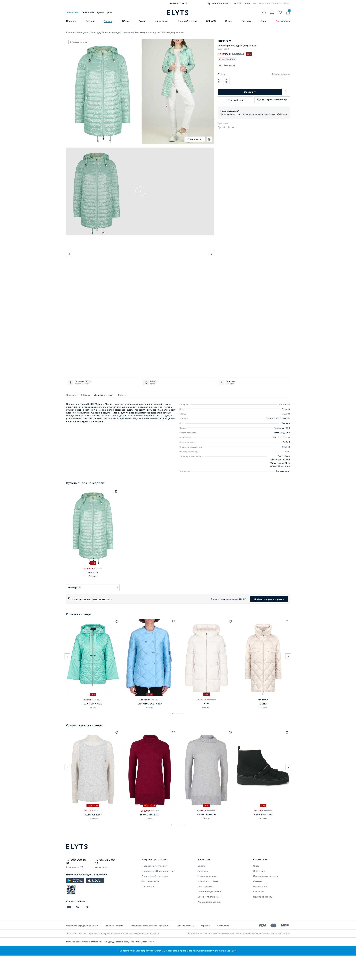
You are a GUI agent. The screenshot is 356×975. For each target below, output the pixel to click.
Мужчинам (88, 12)
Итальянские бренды (209, 901)
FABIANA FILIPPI (93, 814)
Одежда (108, 21)
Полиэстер (284, 404)
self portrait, (135, 942)
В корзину (249, 91)
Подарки (246, 21)
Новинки (71, 21)
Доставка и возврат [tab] (103, 395)
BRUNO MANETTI (149, 814)
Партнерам (148, 886)
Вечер (228, 21)
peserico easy (148, 942)
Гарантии (205, 925)
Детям (100, 12)
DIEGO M (285, 414)
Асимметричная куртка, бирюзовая (237, 45)
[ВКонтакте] (234, 126)
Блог (263, 21)
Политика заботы (263, 896)
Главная (70, 32)
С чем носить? (195, 139)
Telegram (282, 114)
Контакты (258, 891)
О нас (256, 865)
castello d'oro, (122, 942)
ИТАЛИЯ (286, 442)
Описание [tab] (71, 395)
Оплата (201, 865)
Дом (109, 12)
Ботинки (263, 818)
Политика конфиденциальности (82, 925)
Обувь (125, 21)
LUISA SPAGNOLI (92, 703)
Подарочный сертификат (156, 876)
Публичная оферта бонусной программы (150, 925)
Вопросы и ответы (207, 881)
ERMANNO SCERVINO (150, 703)
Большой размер (187, 21)
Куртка (93, 707)
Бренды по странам (208, 896)
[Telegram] (224, 126)
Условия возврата (207, 876)
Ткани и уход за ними (209, 891)
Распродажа (283, 21)
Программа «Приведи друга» (158, 871)
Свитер (149, 818)
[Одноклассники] (229, 126)
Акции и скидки (150, 881)
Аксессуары (161, 21)
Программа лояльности (155, 865)
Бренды (90, 21)
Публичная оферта (114, 925)
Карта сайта (223, 925)
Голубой (286, 409)
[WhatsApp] (220, 126)
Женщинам (72, 12)
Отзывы (257, 881)
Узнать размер (205, 886)
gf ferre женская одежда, (103, 942)
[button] (67, 656)
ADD (206, 703)
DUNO (263, 703)
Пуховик (93, 576)
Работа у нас (260, 886)
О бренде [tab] (85, 395)
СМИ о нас (259, 871)
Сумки (142, 21)
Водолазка (93, 818)
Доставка (202, 871)
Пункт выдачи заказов (265, 876)
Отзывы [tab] (121, 395)
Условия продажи (185, 925)
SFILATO (211, 21)
